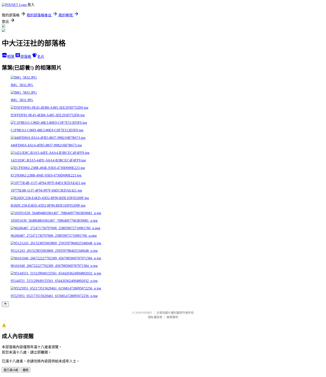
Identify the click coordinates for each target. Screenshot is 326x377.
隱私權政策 (155, 317)
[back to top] (5, 304)
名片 (40, 56)
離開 (25, 370)
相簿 (11, 56)
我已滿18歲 (11, 370)
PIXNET (147, 312)
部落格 (26, 56)
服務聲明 (172, 317)
